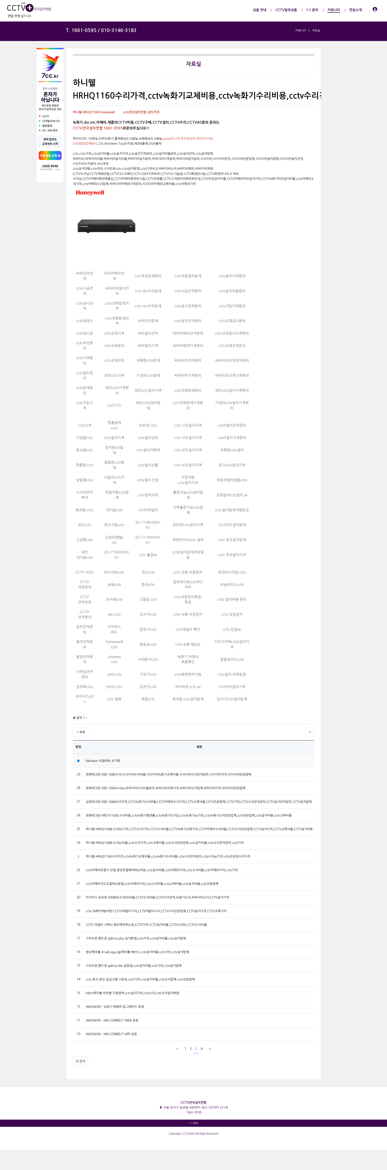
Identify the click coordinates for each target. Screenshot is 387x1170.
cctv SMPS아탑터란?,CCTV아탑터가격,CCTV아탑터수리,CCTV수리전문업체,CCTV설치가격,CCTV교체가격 (156, 911)
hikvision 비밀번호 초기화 (103, 760)
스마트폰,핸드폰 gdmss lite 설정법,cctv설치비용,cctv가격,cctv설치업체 (134, 965)
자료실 (316, 30)
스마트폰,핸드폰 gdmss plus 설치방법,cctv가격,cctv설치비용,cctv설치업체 (136, 938)
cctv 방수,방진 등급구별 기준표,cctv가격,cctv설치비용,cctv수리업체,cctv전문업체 (140, 979)
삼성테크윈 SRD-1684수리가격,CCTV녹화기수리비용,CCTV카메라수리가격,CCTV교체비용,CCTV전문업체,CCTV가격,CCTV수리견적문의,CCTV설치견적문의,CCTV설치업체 (199, 801)
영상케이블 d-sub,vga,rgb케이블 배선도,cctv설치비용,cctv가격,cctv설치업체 (137, 952)
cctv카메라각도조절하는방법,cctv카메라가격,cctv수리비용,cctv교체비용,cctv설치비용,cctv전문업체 (152, 883)
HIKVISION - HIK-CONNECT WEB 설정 (112, 1020)
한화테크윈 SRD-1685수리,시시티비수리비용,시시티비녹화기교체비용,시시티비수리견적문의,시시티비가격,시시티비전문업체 (168, 774)
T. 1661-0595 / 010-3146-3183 (101, 30)
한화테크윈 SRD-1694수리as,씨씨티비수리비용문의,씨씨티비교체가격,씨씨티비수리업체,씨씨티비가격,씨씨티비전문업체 (165, 788)
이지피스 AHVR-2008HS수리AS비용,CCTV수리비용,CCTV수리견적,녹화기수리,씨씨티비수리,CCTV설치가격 (157, 897)
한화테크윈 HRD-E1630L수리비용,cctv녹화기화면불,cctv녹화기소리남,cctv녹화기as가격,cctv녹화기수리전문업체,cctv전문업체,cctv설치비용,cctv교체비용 (189, 815)
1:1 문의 (193, 1123)
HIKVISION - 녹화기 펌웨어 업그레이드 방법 (115, 1006)
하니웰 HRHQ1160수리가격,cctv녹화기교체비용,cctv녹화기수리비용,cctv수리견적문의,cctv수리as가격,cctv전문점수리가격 (168, 856)
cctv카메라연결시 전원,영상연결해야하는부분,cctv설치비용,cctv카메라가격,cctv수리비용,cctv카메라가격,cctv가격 (162, 870)
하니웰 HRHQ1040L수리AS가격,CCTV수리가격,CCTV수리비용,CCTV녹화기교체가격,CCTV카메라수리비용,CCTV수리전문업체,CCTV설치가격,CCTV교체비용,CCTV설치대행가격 (199, 829)
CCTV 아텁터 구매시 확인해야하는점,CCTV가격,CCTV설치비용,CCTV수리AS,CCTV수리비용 (146, 924)
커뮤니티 (300, 30)
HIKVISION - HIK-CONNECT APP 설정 (111, 1034)
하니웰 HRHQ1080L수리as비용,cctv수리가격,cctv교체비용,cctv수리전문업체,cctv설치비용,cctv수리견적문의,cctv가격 (165, 842)
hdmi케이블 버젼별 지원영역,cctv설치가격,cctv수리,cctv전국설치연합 (132, 993)
